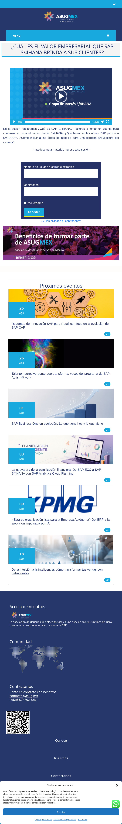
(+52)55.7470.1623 (23, 699)
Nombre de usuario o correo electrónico (49, 167)
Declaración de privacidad (65, 819)
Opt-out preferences (43, 819)
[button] (117, 785)
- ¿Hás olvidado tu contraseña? (61, 221)
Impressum (82, 819)
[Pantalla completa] (107, 121)
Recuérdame (34, 203)
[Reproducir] (14, 121)
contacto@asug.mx (24, 696)
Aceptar (61, 812)
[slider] (57, 122)
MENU (16, 36)
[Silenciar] (102, 121)
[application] (61, 96)
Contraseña (31, 184)
